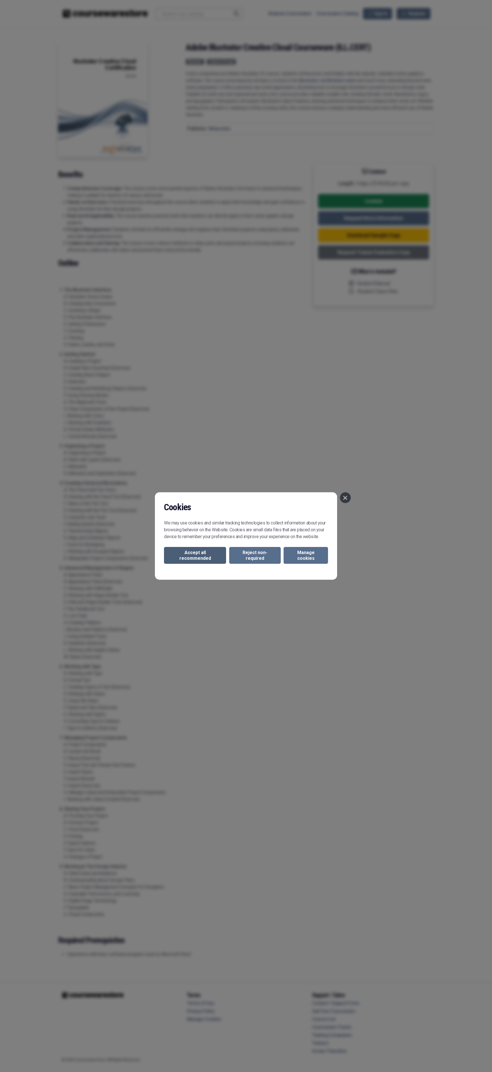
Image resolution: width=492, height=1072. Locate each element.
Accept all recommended (195, 555)
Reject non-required (255, 555)
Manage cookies (306, 555)
